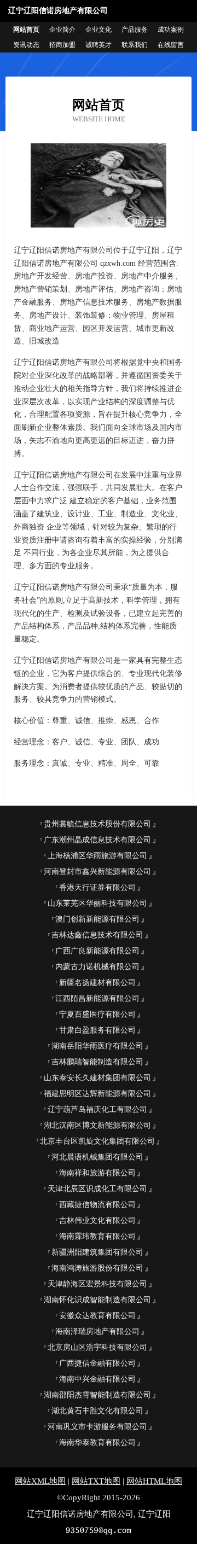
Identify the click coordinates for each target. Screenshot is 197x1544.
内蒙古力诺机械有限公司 (97, 967)
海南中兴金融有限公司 (97, 1379)
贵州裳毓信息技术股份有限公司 (97, 824)
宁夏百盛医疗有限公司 (97, 1014)
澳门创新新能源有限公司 (97, 919)
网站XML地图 (40, 1481)
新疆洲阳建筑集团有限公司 (97, 1252)
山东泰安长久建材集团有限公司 (97, 1078)
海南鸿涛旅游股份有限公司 (97, 1268)
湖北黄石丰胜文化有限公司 (97, 1411)
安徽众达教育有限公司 (97, 1316)
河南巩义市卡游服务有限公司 (97, 1427)
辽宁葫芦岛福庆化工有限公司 (97, 1109)
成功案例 (171, 29)
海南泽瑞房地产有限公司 (97, 1331)
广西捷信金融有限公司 (97, 1363)
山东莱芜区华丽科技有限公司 (97, 903)
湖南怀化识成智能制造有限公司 (97, 1300)
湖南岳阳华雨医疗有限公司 (97, 1046)
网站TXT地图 (96, 1481)
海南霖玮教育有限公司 (97, 1236)
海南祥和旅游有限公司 (97, 1173)
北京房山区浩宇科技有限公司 (97, 1347)
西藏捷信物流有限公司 (97, 1205)
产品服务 (134, 29)
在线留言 (171, 45)
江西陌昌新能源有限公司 (97, 998)
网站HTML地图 (154, 1481)
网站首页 (26, 29)
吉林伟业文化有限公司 (97, 1220)
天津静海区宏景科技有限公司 (97, 1284)
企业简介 (62, 29)
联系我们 (134, 45)
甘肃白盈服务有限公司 (97, 1030)
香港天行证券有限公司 (97, 887)
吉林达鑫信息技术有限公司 (97, 935)
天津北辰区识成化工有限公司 (97, 1189)
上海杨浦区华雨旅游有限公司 (97, 856)
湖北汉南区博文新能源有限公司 (97, 1125)
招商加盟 (62, 45)
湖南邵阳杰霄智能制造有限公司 (97, 1395)
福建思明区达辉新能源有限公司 (97, 1093)
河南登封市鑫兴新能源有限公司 (97, 871)
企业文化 (98, 29)
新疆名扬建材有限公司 (97, 982)
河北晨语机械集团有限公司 (97, 1157)
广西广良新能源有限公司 (97, 951)
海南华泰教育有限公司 (97, 1442)
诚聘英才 (98, 45)
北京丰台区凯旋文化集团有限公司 (97, 1141)
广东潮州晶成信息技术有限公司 (97, 840)
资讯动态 (26, 45)
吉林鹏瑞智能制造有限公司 (97, 1062)
